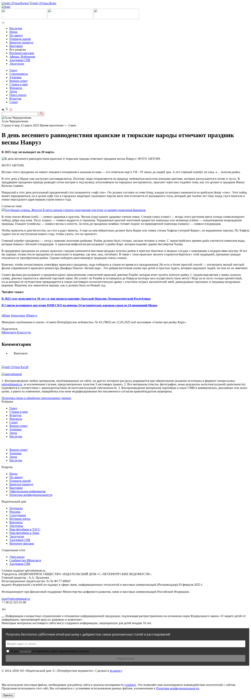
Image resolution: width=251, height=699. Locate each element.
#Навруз (31, 315)
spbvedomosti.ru (12, 384)
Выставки (16, 46)
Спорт (13, 102)
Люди (13, 91)
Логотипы (16, 525)
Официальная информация (27, 491)
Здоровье (15, 77)
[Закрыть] (3, 617)
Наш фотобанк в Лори (24, 533)
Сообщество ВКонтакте (25, 560)
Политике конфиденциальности (177, 688)
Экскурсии (16, 63)
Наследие (15, 28)
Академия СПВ (19, 60)
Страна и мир (18, 84)
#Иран (6, 315)
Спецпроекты (18, 73)
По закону (16, 35)
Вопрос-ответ (18, 81)
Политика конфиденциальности (30, 495)
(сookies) (130, 684)
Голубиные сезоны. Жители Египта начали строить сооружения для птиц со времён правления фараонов (75, 210)
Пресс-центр (17, 95)
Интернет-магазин (21, 53)
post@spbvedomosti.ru (16, 598)
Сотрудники (17, 515)
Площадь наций (20, 39)
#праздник (18, 315)
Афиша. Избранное (22, 56)
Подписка (16, 508)
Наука (13, 32)
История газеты (19, 518)
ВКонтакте (9, 332)
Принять (8, 695)
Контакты (16, 522)
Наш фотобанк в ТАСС (24, 529)
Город (13, 70)
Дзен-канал (17, 556)
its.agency (116, 670)
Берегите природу (21, 42)
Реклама (14, 511)
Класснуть (24, 332)
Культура (15, 98)
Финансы (15, 88)
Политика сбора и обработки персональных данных (36, 398)
